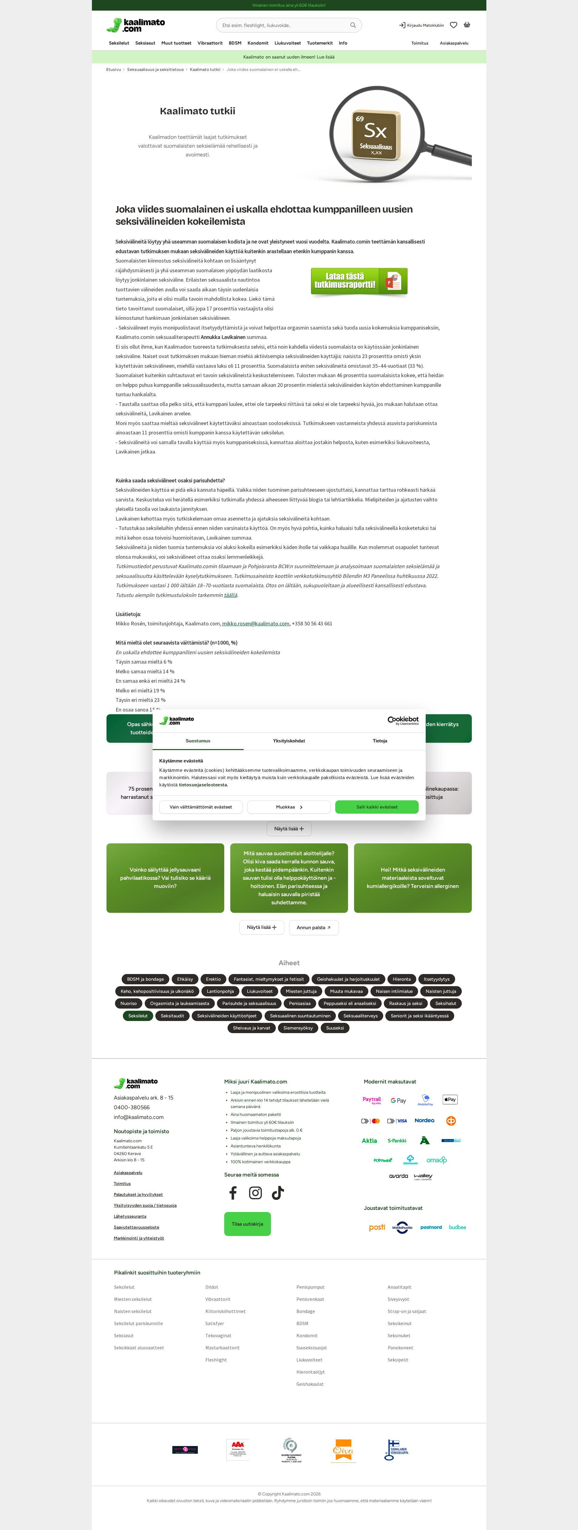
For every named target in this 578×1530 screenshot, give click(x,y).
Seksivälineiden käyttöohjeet (227, 1016)
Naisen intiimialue (394, 991)
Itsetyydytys (437, 979)
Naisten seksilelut (132, 1311)
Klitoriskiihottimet (225, 1311)
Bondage (305, 1311)
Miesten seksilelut (133, 1299)
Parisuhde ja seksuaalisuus (249, 1003)
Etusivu (113, 69)
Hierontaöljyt (310, 1372)
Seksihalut (445, 1003)
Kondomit (258, 43)
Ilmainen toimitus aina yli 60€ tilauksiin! (289, 5)
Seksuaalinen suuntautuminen (300, 1016)
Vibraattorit (210, 43)
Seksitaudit (172, 1016)
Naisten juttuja (441, 991)
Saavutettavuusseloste (136, 1227)
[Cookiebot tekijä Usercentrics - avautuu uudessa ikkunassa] (392, 720)
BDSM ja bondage (145, 979)
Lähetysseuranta (130, 1216)
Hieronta (402, 979)
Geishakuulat (310, 1384)
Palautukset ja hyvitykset (138, 1194)
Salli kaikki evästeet (377, 807)
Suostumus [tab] (198, 740)
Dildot (211, 1287)
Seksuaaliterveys (360, 1016)
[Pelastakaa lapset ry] (185, 1450)
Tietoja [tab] (380, 740)
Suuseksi (335, 1028)
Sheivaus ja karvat (251, 1028)
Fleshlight (216, 1360)
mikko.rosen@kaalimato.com (255, 623)
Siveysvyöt (398, 1299)
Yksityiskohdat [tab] (289, 740)
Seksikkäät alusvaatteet (139, 1347)
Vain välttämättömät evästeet (201, 807)
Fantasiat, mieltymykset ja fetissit (269, 979)
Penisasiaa (300, 1003)
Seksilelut (119, 43)
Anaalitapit (399, 1287)
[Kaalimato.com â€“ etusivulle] (136, 1083)
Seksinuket (399, 1335)
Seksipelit (398, 1360)
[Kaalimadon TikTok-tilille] (278, 1193)
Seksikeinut (400, 1323)
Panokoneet (400, 1347)
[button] (353, 25)
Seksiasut (145, 43)
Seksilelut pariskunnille (138, 1323)
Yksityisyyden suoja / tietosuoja (145, 1205)
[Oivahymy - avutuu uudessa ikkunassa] (343, 1450)
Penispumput (310, 1287)
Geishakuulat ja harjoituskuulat (348, 979)
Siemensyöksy (298, 1028)
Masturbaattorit (222, 1347)
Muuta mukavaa (346, 991)
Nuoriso (128, 1003)
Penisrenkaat (310, 1299)
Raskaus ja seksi (405, 1003)
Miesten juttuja (301, 991)
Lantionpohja (220, 991)
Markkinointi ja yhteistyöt (139, 1238)
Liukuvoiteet (288, 43)
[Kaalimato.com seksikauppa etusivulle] (158, 25)
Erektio (213, 979)
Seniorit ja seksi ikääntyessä (420, 1016)
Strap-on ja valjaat (407, 1311)
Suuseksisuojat (311, 1347)
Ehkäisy (185, 979)
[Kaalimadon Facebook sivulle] (233, 1193)
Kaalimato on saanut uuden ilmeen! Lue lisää (289, 57)
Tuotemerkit (320, 43)
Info (343, 43)
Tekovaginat (218, 1335)
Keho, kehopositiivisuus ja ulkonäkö (157, 991)
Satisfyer (214, 1323)
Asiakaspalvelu (454, 43)
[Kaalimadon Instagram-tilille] (255, 1193)
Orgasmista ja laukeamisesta (179, 1003)
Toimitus (419, 43)
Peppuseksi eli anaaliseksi (350, 1003)
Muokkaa (285, 807)
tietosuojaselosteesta (203, 784)
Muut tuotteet (176, 43)
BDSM (235, 43)
